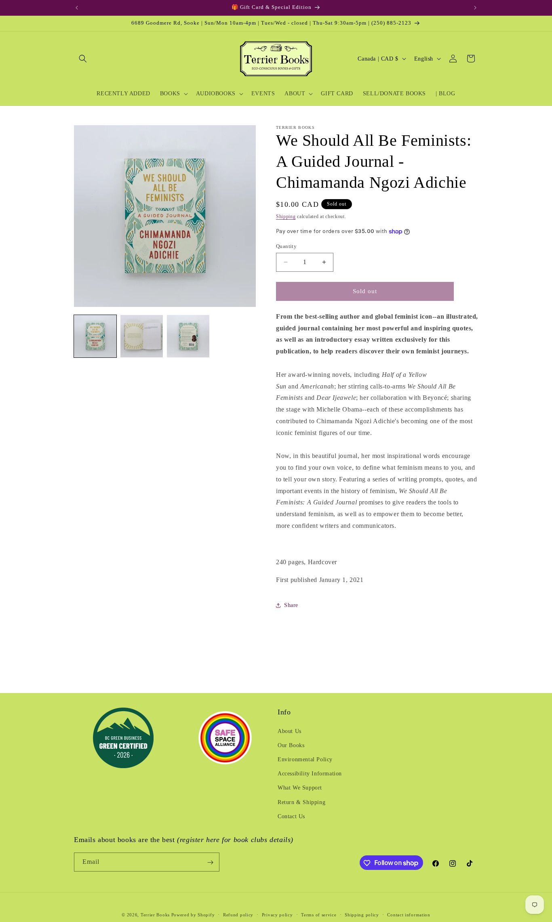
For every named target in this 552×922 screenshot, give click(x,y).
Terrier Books (155, 914)
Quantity (286, 246)
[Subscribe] (210, 862)
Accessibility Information (310, 773)
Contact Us (291, 816)
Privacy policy (277, 914)
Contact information (408, 914)
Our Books (291, 745)
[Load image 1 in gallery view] (95, 336)
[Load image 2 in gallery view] (141, 336)
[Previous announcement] (77, 7)
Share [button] (291, 605)
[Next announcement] (475, 7)
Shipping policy (362, 914)
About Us (289, 731)
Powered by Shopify (193, 914)
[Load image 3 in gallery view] (188, 336)
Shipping (286, 216)
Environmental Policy (305, 759)
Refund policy (238, 914)
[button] (83, 58)
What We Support (300, 788)
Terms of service (318, 914)
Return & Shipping (301, 802)
